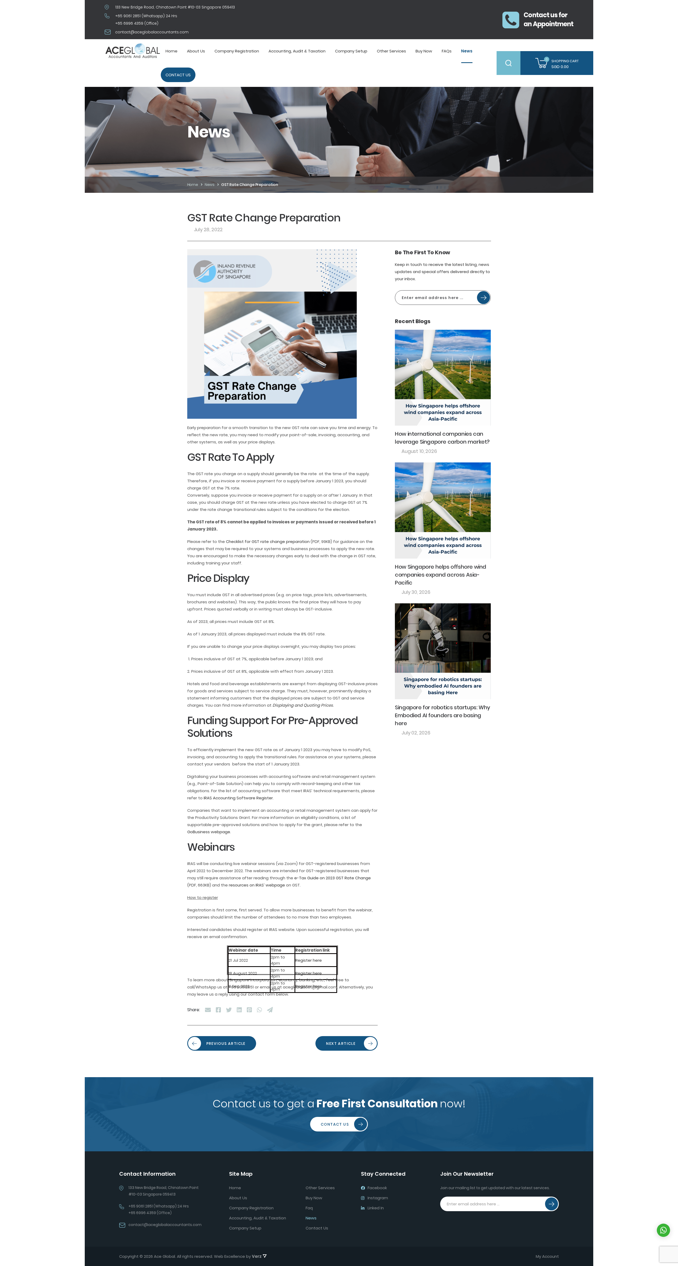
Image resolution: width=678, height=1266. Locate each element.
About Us (196, 51)
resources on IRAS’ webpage (257, 885)
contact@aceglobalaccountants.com (152, 32)
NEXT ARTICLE (340, 1043)
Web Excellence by (238, 1256)
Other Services (391, 51)
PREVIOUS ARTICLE (226, 1043)
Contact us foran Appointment (548, 19)
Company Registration (237, 51)
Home (171, 51)
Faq (309, 1208)
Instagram (378, 1198)
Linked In (376, 1208)
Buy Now (424, 51)
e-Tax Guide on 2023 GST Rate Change (332, 878)
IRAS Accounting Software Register (238, 798)
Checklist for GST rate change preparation (268, 541)
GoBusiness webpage (208, 832)
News (466, 51)
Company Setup (351, 51)
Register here (308, 960)
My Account (547, 1256)
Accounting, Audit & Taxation (297, 51)
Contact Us (178, 75)
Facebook (377, 1188)
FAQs (447, 51)
